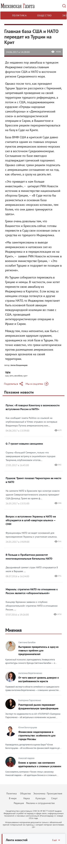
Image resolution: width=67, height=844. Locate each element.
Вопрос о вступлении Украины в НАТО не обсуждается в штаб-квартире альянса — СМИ (31, 520)
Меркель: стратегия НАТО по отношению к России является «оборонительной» (32, 591)
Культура (40, 798)
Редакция (19, 803)
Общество (44, 15)
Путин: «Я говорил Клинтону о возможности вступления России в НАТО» (33, 407)
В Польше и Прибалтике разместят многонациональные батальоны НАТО (29, 556)
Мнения (13, 630)
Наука (26, 798)
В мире (12, 798)
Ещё (54, 840)
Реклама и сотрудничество (40, 803)
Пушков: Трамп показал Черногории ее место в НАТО (33, 480)
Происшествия (54, 793)
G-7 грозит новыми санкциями (24, 443)
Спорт (54, 798)
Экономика (39, 793)
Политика (19, 15)
